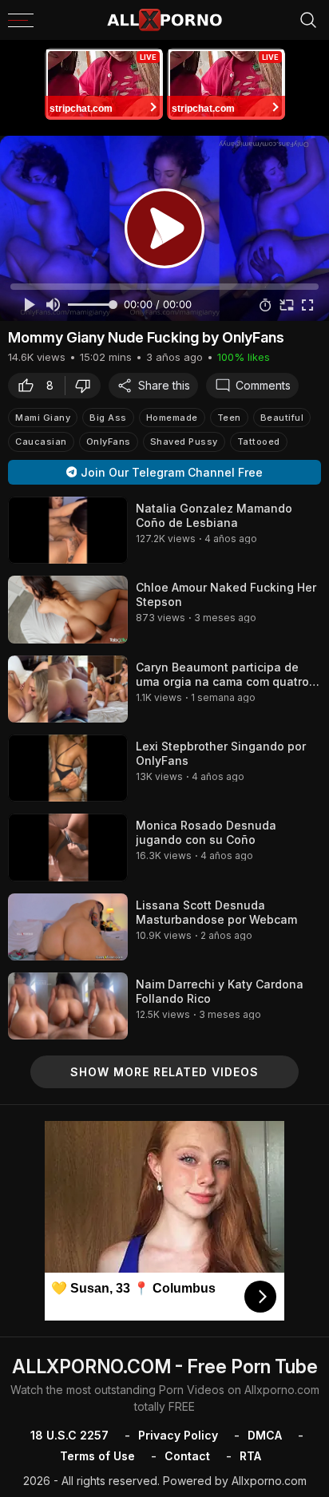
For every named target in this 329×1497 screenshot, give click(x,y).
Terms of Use (97, 1456)
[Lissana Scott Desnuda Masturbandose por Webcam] (68, 926)
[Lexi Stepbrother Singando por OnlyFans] (68, 768)
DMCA (265, 1435)
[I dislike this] (87, 385)
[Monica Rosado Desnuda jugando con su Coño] (68, 847)
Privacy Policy (178, 1435)
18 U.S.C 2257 (69, 1435)
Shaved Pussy (184, 441)
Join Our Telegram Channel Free (172, 472)
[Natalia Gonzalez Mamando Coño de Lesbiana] (68, 530)
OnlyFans (108, 441)
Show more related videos (164, 1072)
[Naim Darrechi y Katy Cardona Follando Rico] (68, 1006)
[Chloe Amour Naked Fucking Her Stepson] (68, 609)
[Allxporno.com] (164, 20)
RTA (250, 1456)
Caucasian (41, 441)
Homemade (172, 417)
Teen (229, 417)
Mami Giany (42, 417)
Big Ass (108, 417)
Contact (187, 1456)
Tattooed (258, 441)
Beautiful (282, 417)
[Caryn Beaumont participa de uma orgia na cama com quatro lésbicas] (68, 689)
